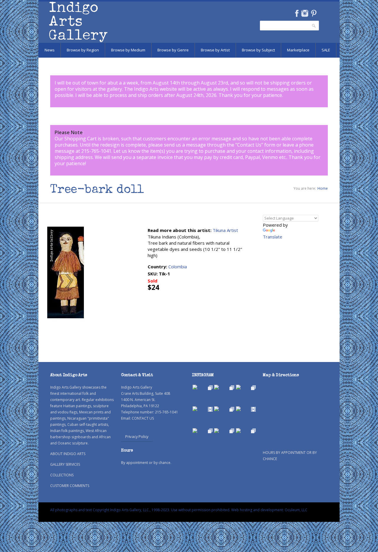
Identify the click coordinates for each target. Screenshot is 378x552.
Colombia (177, 266)
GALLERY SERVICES (65, 464)
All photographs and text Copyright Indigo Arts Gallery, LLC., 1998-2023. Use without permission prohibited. (140, 509)
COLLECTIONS (62, 475)
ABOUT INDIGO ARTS (67, 453)
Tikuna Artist (225, 230)
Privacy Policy (137, 436)
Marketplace (298, 50)
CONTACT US (143, 418)
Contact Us (249, 145)
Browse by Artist (215, 50)
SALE (326, 50)
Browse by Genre (173, 50)
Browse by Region (83, 50)
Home (322, 188)
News (50, 50)
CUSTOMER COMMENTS (69, 485)
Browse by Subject (258, 50)
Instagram (304, 13)
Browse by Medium (128, 50)
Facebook (296, 13)
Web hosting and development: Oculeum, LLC (269, 509)
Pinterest (314, 13)
